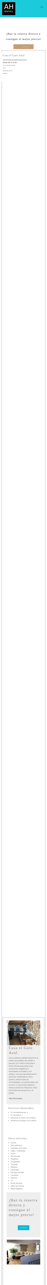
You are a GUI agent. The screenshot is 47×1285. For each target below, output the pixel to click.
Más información (15, 1098)
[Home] (8, 8)
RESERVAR (23, 1227)
